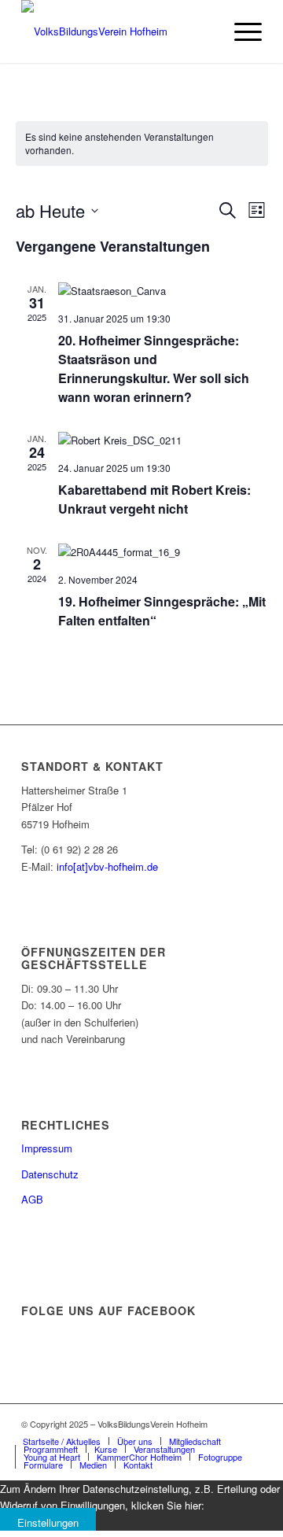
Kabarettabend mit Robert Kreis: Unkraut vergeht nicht (154, 499)
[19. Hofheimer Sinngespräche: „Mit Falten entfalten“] (163, 552)
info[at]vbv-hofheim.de (107, 866)
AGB (32, 1199)
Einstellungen (48, 1522)
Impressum (46, 1148)
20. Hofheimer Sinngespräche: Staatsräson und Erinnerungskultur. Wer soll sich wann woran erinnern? (153, 368)
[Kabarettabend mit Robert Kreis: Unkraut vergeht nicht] (163, 440)
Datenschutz (50, 1174)
